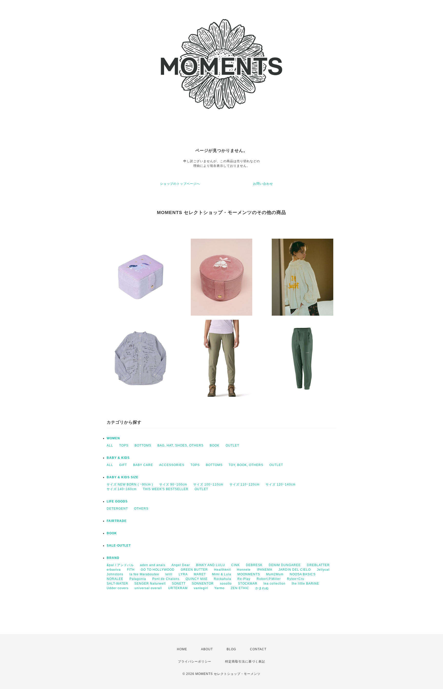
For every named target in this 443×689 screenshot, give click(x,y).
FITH (131, 569)
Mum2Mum (275, 574)
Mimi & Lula (221, 574)
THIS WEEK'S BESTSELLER (165, 489)
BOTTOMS (143, 445)
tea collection (275, 583)
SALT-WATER (117, 583)
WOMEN (113, 438)
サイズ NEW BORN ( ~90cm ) (130, 484)
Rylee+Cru (295, 579)
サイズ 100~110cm (208, 484)
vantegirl (201, 588)
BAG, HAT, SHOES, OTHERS (180, 445)
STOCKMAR (247, 583)
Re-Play (243, 579)
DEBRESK (254, 565)
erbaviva (114, 569)
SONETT (179, 583)
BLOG (231, 649)
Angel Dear (181, 565)
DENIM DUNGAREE (285, 565)
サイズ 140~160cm (122, 489)
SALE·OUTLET (119, 545)
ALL (110, 445)
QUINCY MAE (197, 579)
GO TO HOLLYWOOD (158, 569)
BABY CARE (143, 465)
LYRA (183, 574)
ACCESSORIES (171, 465)
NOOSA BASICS (303, 574)
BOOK (214, 445)
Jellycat (323, 569)
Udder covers (117, 588)
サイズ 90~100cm (173, 484)
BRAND (113, 558)
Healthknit (222, 569)
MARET (200, 574)
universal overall (148, 588)
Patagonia (137, 579)
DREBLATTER (318, 565)
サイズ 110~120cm (244, 484)
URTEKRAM (178, 588)
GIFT (123, 465)
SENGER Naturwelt (150, 583)
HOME (182, 649)
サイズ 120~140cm (281, 484)
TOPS (123, 445)
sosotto (226, 583)
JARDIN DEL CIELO (294, 569)
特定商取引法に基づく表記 (245, 661)
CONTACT (258, 649)
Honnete (244, 569)
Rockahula (222, 579)
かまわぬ (262, 588)
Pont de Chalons (165, 579)
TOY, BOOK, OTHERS (246, 465)
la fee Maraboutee (144, 574)
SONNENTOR (203, 583)
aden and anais (152, 565)
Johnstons (115, 574)
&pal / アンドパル (120, 565)
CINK (235, 565)
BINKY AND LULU (210, 565)
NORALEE (115, 579)
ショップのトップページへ (180, 184)
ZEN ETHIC (240, 588)
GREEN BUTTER (194, 569)
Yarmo (219, 588)
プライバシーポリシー (194, 661)
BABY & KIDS (118, 458)
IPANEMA (264, 569)
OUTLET (232, 445)
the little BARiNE (305, 583)
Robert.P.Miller (269, 579)
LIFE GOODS (117, 501)
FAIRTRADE (117, 521)
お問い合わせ (263, 184)
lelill (169, 574)
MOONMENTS (248, 574)
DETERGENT (117, 508)
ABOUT (207, 649)
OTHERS (141, 508)
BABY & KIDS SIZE (122, 477)
